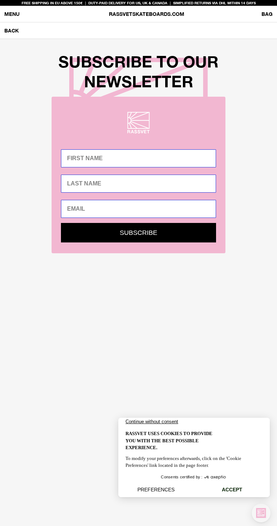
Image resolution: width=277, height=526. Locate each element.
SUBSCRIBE (138, 232)
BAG (267, 15)
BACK (11, 30)
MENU (11, 14)
